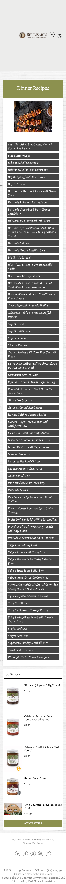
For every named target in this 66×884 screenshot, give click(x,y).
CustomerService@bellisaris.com (33, 874)
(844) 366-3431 (54, 870)
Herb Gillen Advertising (41, 881)
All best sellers (33, 823)
